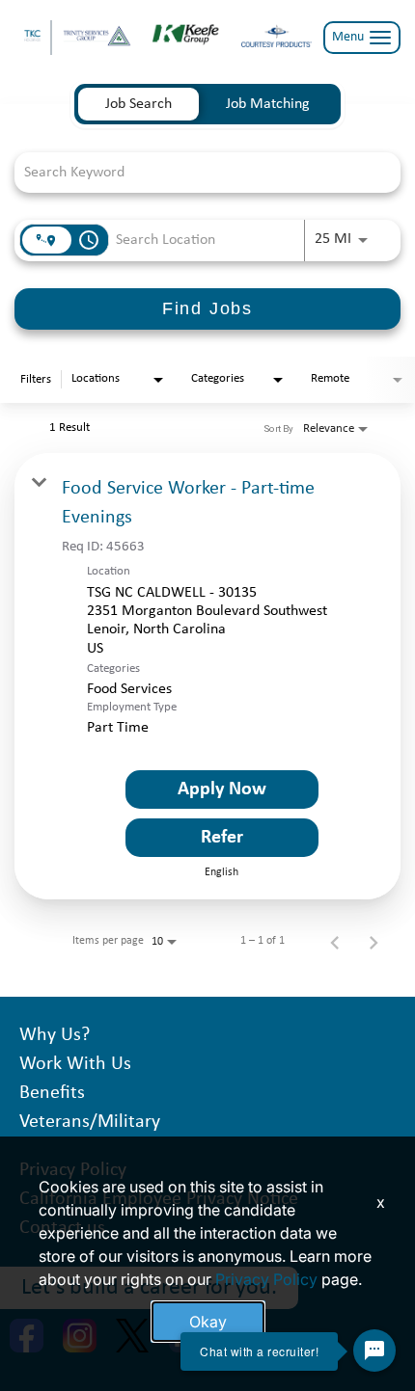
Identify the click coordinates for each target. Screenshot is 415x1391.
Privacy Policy (266, 1279)
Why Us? (54, 1035)
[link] (207, 676)
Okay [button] (208, 1321)
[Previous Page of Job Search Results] (335, 941)
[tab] (138, 104)
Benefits (52, 1093)
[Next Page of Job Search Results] (373, 941)
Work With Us (75, 1064)
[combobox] (198, 172)
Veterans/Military (89, 1122)
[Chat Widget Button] (374, 1350)
